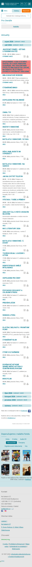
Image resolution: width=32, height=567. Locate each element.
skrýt (22, 41)
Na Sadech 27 (6, 524)
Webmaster (16, 549)
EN (22, 3)
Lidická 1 (4, 521)
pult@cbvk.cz (5, 509)
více (4, 95)
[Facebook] (29, 411)
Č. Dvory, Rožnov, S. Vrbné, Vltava (12, 527)
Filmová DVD (11, 443)
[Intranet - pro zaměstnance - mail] (18, 4)
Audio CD (23, 439)
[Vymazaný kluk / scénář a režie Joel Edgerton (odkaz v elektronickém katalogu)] (27, 464)
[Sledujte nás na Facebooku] (2, 511)
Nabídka (16, 26)
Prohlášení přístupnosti (17, 544)
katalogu (28, 479)
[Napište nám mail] (12, 509)
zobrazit (17, 41)
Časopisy (22, 443)
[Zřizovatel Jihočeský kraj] (5, 539)
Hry (26, 446)
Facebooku (24, 411)
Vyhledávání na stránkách (18, 546)
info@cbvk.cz (11, 418)
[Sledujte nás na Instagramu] (5, 511)
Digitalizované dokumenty (13, 446)
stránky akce (8, 56)
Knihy (7, 439)
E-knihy (14, 439)
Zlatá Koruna (5, 530)
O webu (5, 544)
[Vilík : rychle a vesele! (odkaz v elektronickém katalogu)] (16, 450)
